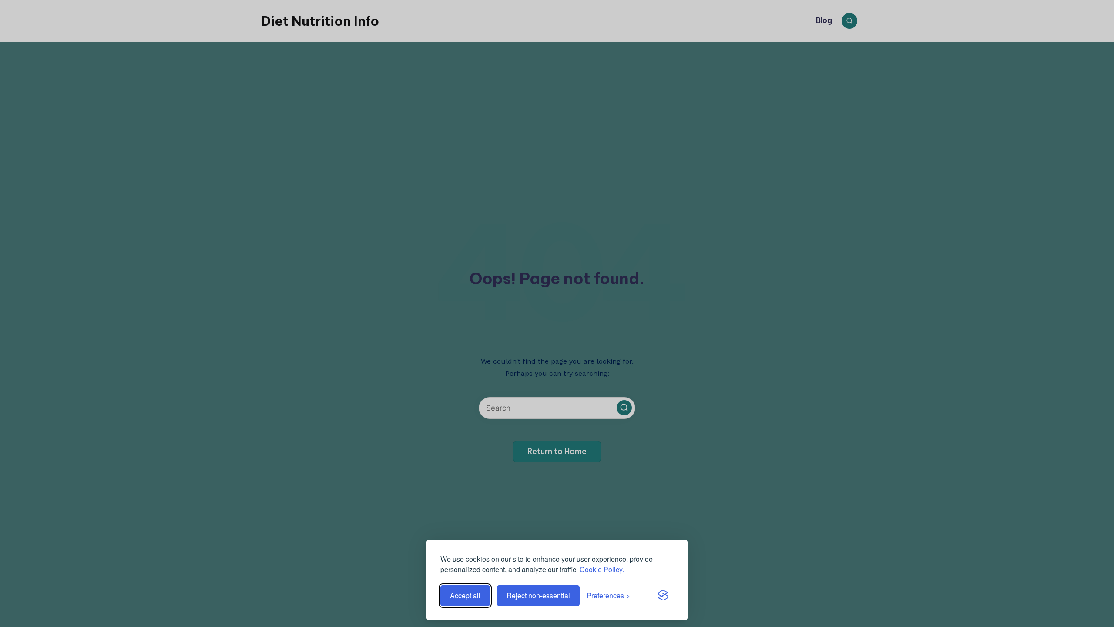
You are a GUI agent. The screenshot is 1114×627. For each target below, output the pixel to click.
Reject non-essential (538, 595)
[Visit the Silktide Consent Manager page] (663, 595)
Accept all (465, 595)
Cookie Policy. (602, 569)
